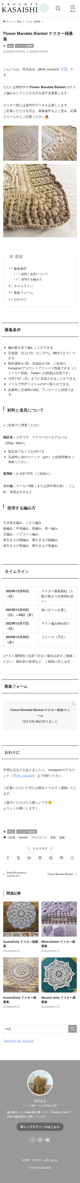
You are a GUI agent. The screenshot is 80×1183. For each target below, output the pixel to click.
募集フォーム (23, 292)
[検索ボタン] (58, 8)
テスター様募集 (24, 45)
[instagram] (40, 1140)
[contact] (47, 1140)
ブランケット (39, 837)
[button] (7, 858)
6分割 (12, 837)
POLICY (36, 1160)
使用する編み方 (31, 279)
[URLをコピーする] (72, 858)
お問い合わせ (51, 1160)
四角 (53, 837)
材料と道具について (34, 274)
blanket (23, 837)
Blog (10, 45)
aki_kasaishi (25, 775)
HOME (26, 1160)
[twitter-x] (33, 1140)
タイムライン (23, 285)
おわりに (20, 299)
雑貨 (62, 837)
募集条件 (20, 268)
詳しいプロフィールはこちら (40, 1127)
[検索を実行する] (72, 1029)
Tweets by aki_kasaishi (18, 1041)
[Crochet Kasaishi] (25, 8)
